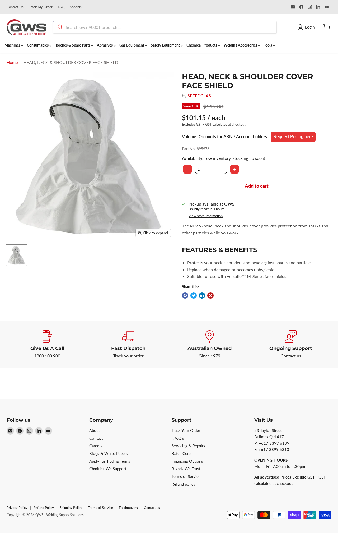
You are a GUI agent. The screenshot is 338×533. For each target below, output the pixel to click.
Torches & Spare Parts (73, 45)
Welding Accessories (241, 45)
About (94, 430)
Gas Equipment (132, 45)
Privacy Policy (17, 507)
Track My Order (41, 7)
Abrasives (105, 45)
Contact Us (15, 7)
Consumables (38, 45)
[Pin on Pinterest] (210, 295)
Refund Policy (43, 507)
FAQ (61, 7)
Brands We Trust (186, 468)
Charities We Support (107, 468)
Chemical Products (202, 45)
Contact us (152, 507)
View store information (206, 216)
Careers (95, 445)
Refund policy (183, 484)
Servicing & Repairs (188, 445)
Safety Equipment (166, 45)
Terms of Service (186, 476)
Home (12, 62)
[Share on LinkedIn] (202, 295)
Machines (12, 45)
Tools (268, 45)
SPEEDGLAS (199, 95)
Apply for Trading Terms (109, 461)
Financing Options (187, 461)
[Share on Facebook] (185, 295)
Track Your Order (186, 430)
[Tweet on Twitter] (193, 295)
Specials (76, 7)
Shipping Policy (71, 507)
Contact (96, 438)
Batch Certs (182, 453)
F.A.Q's (178, 438)
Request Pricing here (293, 136)
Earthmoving (128, 507)
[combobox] (164, 27)
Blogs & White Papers (108, 453)
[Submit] (59, 27)
